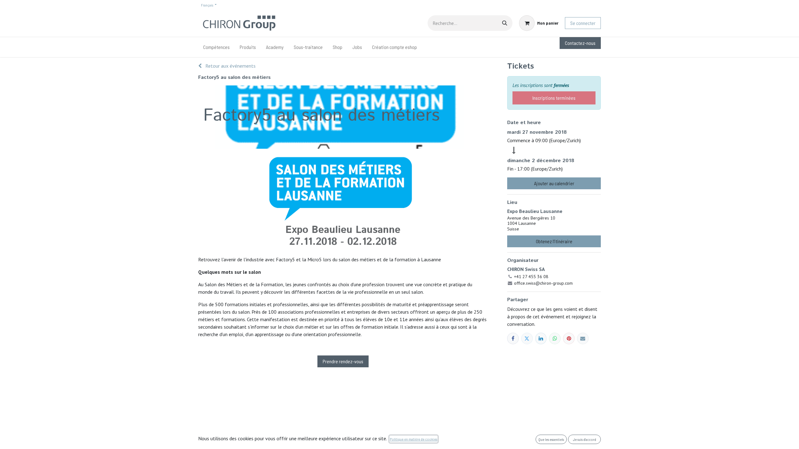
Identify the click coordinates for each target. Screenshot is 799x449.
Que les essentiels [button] (551, 439)
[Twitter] (527, 338)
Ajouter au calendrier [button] (554, 183)
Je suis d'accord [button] (584, 439)
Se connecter (583, 23)
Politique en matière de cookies (413, 439)
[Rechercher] (504, 23)
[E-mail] (583, 338)
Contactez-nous (580, 43)
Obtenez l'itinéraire (554, 241)
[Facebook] (513, 338)
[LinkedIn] (541, 338)
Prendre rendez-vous (343, 361)
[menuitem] (216, 47)
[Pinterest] (569, 338)
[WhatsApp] (555, 338)
